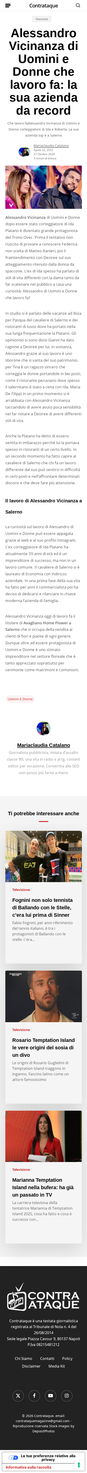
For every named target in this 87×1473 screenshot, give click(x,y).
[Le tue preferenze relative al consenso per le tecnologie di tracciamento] (78, 1464)
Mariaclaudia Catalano (51, 145)
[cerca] (77, 5)
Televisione (41, 19)
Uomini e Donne (20, 699)
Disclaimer (31, 1366)
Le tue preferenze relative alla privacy (48, 1457)
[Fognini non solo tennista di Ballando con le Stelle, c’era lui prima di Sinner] (43, 897)
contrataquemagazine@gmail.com (42, 1421)
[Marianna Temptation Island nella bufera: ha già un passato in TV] (43, 1177)
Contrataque (43, 5)
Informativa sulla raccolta (28, 1467)
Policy (67, 1358)
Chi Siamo (23, 1358)
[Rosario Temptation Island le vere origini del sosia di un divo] (43, 1037)
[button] (7, 5)
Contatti (47, 1358)
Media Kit (56, 1366)
